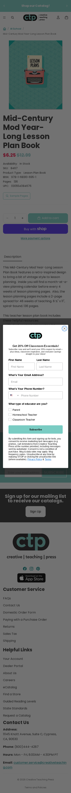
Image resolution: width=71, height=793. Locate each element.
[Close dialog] (64, 328)
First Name (15, 360)
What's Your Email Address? (26, 375)
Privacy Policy (34, 459)
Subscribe (35, 429)
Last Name (43, 360)
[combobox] (14, 395)
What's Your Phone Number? (26, 389)
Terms (48, 459)
